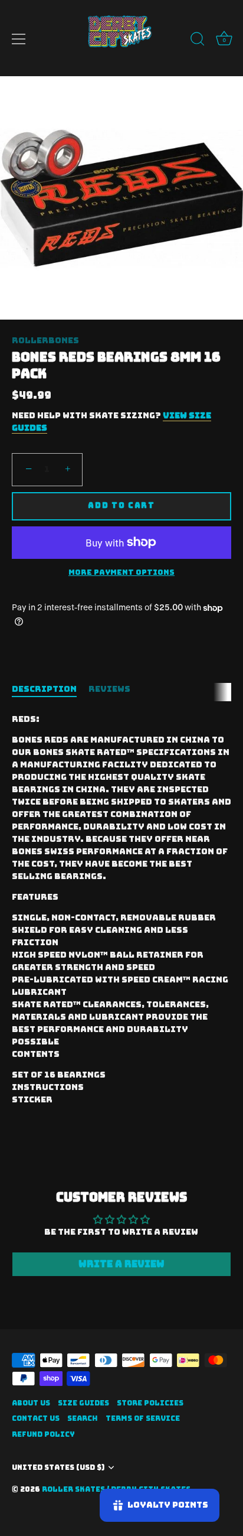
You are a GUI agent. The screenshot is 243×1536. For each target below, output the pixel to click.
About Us (31, 1403)
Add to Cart (121, 505)
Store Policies (150, 1403)
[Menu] (19, 39)
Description (44, 689)
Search (82, 1418)
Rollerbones (45, 340)
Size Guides (83, 1403)
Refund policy (43, 1434)
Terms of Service (143, 1418)
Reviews (109, 689)
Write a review (121, 1264)
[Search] (198, 41)
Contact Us (36, 1418)
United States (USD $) (58, 1467)
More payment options (121, 572)
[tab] (50, 689)
